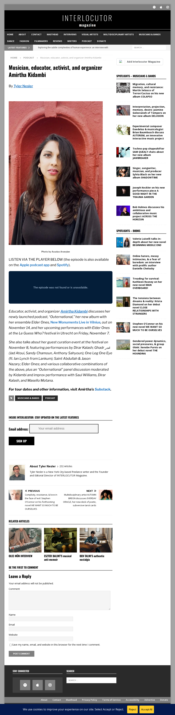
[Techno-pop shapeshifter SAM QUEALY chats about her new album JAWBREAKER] (123, 152)
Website (13, 634)
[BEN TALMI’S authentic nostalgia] (96, 540)
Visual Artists (90, 34)
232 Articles (65, 466)
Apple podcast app (35, 265)
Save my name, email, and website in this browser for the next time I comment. (56, 644)
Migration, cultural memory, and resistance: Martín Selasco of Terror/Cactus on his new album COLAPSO (148, 90)
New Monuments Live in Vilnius (75, 322)
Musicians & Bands (149, 34)
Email (12, 624)
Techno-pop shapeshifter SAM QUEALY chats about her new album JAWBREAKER (148, 153)
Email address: (19, 429)
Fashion (24, 41)
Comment (14, 588)
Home (10, 34)
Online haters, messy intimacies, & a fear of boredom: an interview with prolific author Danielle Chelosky (146, 262)
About (22, 34)
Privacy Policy (89, 699)
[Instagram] (168, 7)
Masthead (52, 34)
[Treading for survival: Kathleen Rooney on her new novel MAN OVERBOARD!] (123, 282)
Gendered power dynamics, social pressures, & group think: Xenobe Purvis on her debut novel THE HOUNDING (149, 347)
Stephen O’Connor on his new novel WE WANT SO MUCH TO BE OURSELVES (148, 327)
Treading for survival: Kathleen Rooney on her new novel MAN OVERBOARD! (147, 283)
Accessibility (132, 699)
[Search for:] (149, 47)
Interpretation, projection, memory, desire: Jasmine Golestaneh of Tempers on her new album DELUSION (149, 111)
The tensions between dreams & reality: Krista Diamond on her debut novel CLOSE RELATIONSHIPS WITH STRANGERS (147, 305)
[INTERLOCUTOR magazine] (87, 29)
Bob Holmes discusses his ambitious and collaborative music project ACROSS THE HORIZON (148, 213)
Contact (36, 34)
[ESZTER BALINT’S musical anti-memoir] (60, 540)
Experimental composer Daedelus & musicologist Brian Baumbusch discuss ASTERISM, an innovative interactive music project (148, 132)
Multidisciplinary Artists (118, 34)
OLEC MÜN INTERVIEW (20, 556)
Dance (10, 41)
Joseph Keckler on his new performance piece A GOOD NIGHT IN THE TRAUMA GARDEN (149, 192)
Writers (72, 41)
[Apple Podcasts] (161, 7)
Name (12, 614)
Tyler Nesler (23, 86)
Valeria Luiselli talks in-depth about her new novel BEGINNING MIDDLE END (149, 241)
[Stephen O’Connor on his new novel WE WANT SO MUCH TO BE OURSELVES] (123, 327)
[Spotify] (154, 7)
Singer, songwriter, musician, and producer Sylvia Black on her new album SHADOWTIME (147, 172)
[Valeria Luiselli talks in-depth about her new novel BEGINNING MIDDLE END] (123, 242)
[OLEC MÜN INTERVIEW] (25, 540)
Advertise (149, 699)
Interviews (70, 34)
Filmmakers (41, 41)
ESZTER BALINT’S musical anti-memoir (57, 558)
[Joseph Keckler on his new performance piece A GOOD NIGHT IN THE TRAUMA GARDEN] (123, 191)
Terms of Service (111, 699)
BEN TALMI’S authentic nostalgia (92, 558)
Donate (101, 41)
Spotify (63, 265)
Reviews (57, 41)
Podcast (87, 41)
